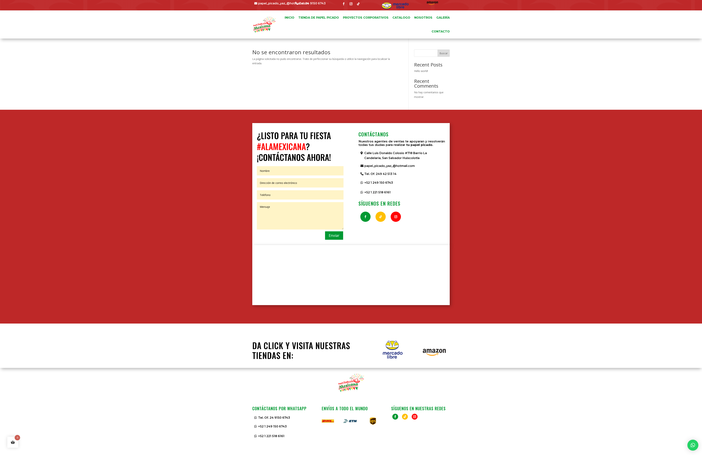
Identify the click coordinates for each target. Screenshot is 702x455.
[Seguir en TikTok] (358, 4)
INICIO (289, 17)
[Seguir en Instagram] (351, 4)
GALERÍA (443, 17)
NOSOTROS (423, 17)
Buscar (443, 53)
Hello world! (421, 71)
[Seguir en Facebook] (344, 4)
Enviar (334, 235)
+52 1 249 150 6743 (378, 182)
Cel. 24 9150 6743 (312, 3)
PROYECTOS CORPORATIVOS (365, 17)
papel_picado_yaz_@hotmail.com (283, 3)
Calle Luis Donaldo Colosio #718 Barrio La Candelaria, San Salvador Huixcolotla (395, 155)
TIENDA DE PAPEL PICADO (318, 17)
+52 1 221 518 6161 (377, 192)
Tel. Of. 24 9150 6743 (274, 417)
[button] (692, 445)
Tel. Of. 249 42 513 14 (380, 174)
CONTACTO (441, 31)
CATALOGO (401, 17)
